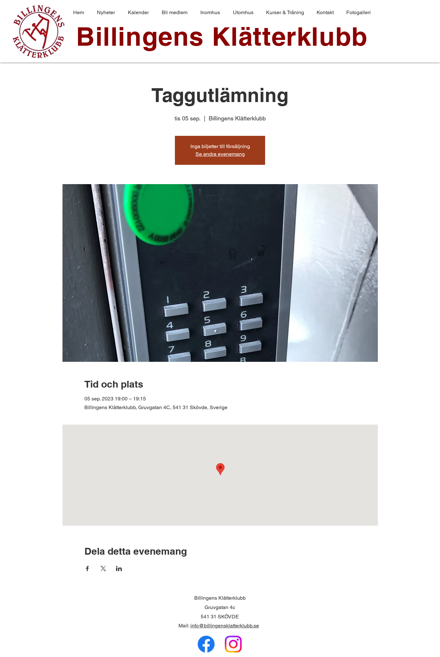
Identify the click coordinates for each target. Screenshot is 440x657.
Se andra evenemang (220, 154)
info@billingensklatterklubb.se (224, 626)
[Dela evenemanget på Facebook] (87, 568)
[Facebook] (206, 644)
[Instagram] (233, 644)
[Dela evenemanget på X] (103, 568)
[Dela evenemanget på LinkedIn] (119, 568)
